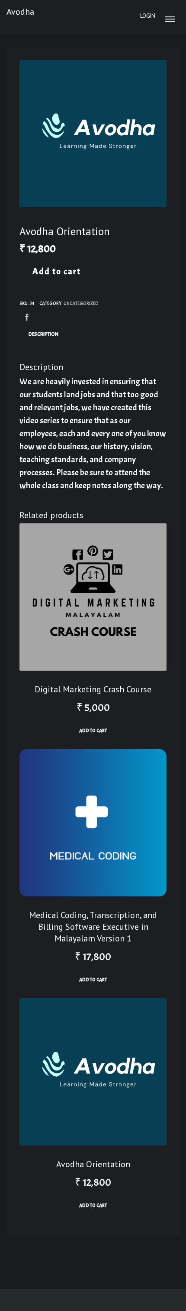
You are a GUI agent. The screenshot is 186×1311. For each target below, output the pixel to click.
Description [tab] (43, 334)
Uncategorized (81, 303)
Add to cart (56, 271)
